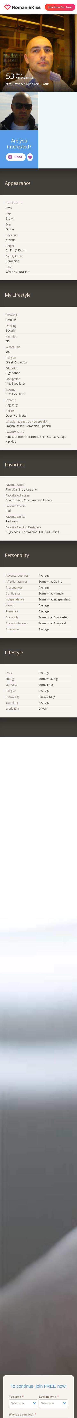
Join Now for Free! (60, 7)
